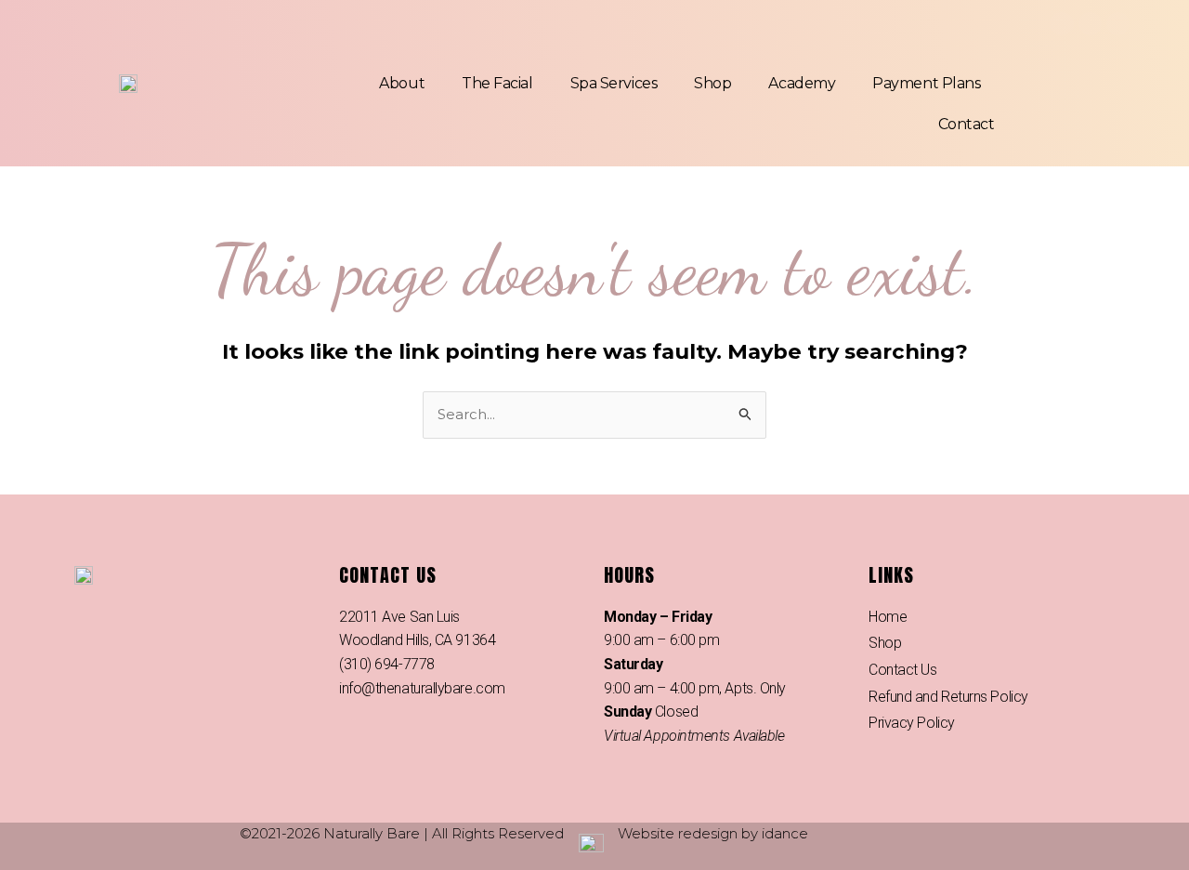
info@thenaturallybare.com (422, 688)
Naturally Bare (371, 833)
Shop (712, 83)
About (402, 83)
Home (888, 617)
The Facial (497, 83)
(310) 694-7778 (387, 664)
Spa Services (614, 83)
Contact (966, 124)
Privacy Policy (912, 723)
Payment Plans (926, 83)
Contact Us (903, 670)
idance (785, 833)
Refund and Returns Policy (948, 696)
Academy (801, 83)
